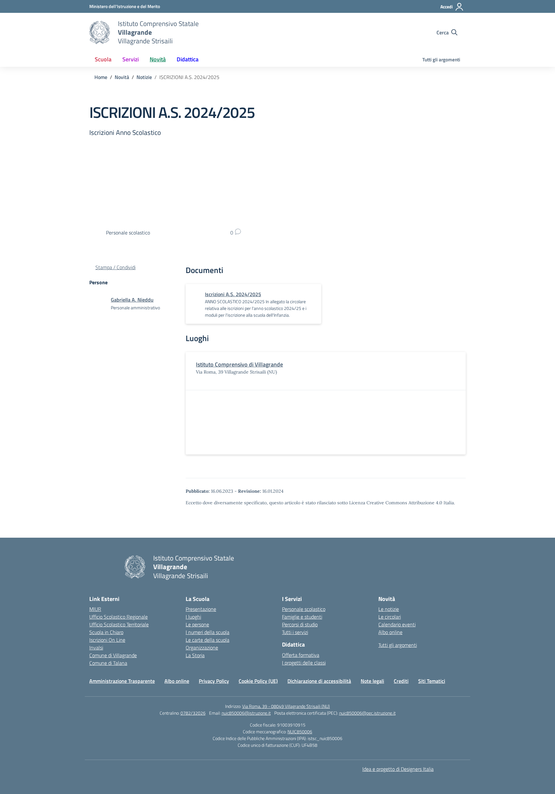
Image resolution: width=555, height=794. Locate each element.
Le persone (197, 624)
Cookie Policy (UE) (258, 681)
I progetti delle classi (304, 662)
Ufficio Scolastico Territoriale (119, 624)
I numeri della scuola (207, 632)
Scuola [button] (103, 59)
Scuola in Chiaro (106, 632)
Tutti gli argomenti (441, 59)
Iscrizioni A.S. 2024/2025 (233, 294)
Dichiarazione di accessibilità (319, 681)
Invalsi (96, 647)
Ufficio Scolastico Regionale (118, 617)
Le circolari (389, 617)
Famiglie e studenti (302, 617)
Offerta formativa (300, 655)
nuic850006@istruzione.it (246, 713)
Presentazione (201, 609)
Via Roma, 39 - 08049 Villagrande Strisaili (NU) (286, 706)
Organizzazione (202, 647)
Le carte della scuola (207, 640)
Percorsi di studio (300, 624)
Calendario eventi (397, 624)
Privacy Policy (214, 681)
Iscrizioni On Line (107, 640)
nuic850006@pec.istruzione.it (367, 713)
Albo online (390, 632)
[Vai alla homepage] (99, 32)
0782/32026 (193, 713)
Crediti (401, 681)
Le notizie (388, 609)
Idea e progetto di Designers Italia (398, 769)
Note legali (372, 681)
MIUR (95, 609)
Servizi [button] (130, 59)
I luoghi (193, 617)
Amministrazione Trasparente (122, 681)
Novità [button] (158, 59)
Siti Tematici (431, 681)
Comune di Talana (108, 663)
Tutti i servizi (295, 632)
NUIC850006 (299, 731)
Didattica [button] (187, 59)
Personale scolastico (303, 609)
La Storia (195, 655)
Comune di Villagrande (113, 655)
